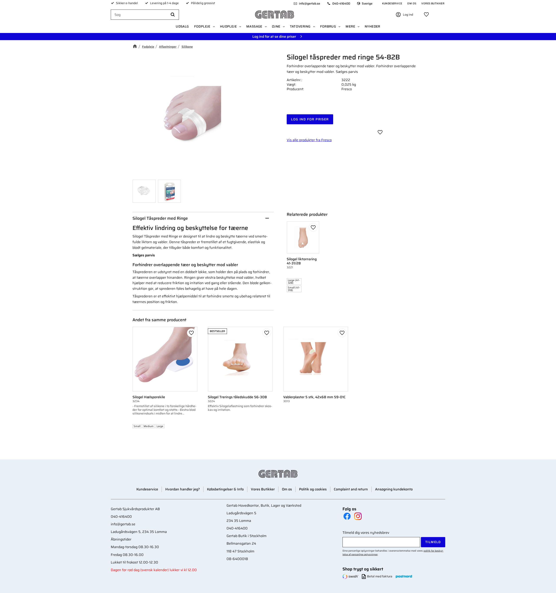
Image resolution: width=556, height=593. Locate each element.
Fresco (346, 89)
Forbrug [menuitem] (328, 26)
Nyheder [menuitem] (372, 26)
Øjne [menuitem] (276, 26)
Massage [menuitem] (254, 26)
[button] (426, 14)
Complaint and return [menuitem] (351, 489)
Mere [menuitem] (350, 26)
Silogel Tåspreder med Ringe (160, 218)
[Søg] (173, 15)
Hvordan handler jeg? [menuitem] (182, 489)
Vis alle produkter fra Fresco (309, 140)
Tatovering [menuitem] (300, 26)
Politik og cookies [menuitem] (313, 489)
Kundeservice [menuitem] (392, 3)
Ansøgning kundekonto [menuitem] (394, 489)
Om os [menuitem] (411, 3)
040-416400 (341, 3)
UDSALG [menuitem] (182, 26)
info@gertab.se (309, 3)
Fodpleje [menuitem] (202, 26)
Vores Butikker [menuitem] (432, 3)
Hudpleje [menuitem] (228, 26)
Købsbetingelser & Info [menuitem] (225, 489)
